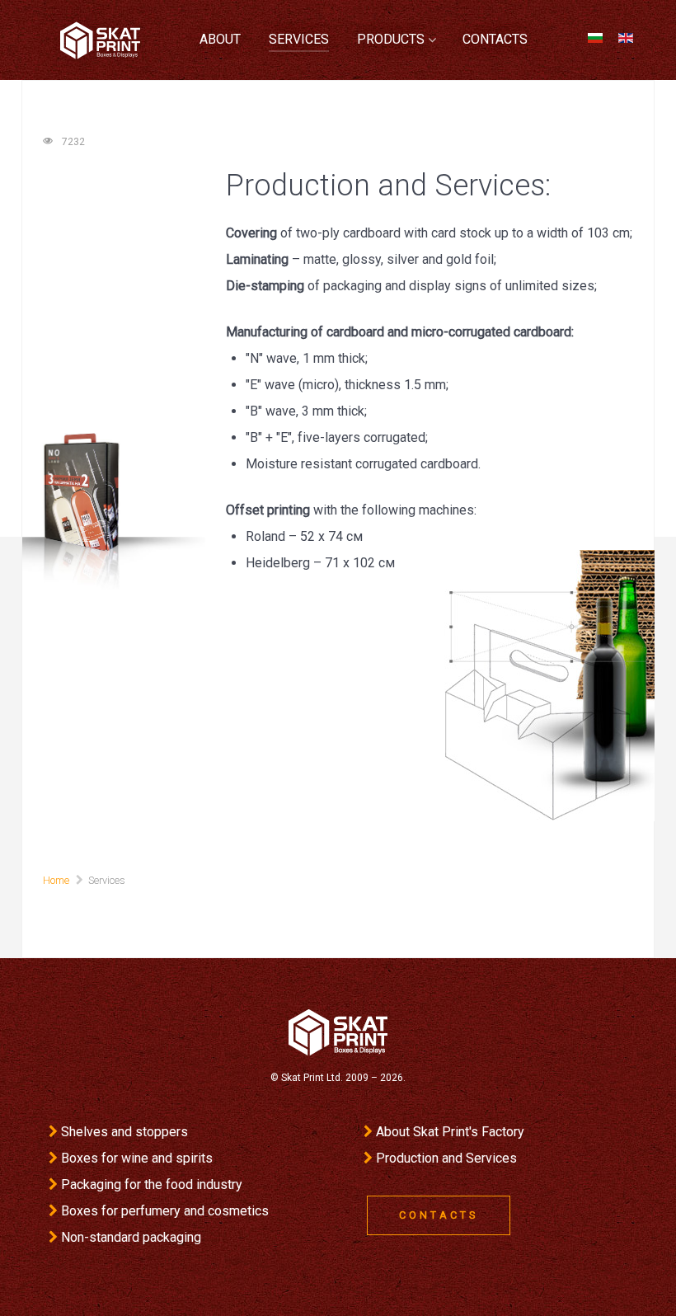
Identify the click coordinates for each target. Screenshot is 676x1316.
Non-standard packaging (131, 1237)
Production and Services (446, 1158)
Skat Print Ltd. (312, 1077)
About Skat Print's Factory (450, 1132)
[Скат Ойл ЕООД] (338, 1031)
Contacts (438, 1215)
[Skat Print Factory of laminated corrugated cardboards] (100, 40)
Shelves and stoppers (124, 1132)
